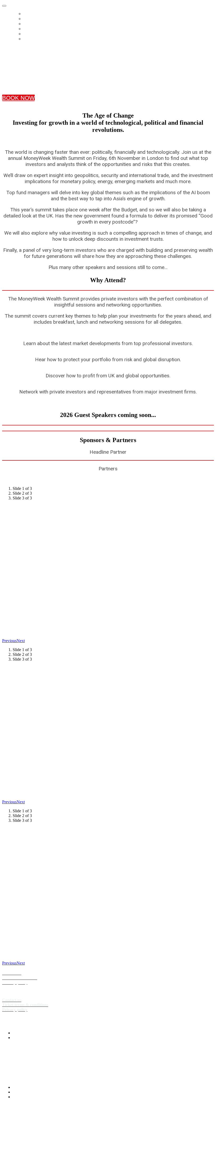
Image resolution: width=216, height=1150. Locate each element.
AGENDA (31, 28)
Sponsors (34, 33)
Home (29, 13)
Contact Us (36, 38)
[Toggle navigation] (4, 6)
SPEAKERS (33, 23)
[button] (18, 98)
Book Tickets (38, 18)
